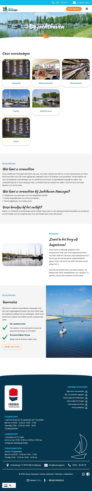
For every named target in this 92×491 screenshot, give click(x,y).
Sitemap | (59, 474)
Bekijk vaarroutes (12, 347)
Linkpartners (68, 474)
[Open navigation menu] (87, 9)
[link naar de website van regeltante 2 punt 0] (55, 481)
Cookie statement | (47, 474)
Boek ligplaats (74, 9)
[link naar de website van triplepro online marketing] (35, 481)
